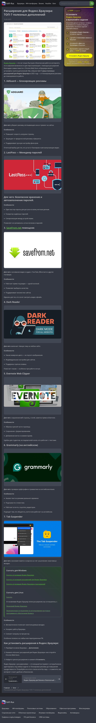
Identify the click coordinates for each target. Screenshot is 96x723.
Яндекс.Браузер (10, 63)
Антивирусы (75, 713)
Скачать (9, 597)
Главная (7, 688)
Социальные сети (8, 713)
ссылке (79, 62)
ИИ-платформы (31, 3)
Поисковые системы (35, 708)
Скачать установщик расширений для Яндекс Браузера (26, 580)
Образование (51, 708)
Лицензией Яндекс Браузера (16, 606)
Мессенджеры (84, 708)
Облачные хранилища (27, 713)
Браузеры (20, 3)
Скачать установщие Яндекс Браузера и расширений (25, 584)
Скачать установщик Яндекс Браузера (20, 575)
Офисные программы (68, 708)
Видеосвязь (62, 713)
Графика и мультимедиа (11, 717)
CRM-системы (44, 717)
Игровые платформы (47, 713)
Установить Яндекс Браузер (79, 56)
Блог (54, 3)
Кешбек (48, 3)
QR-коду (86, 62)
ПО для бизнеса (30, 717)
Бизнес (41, 3)
